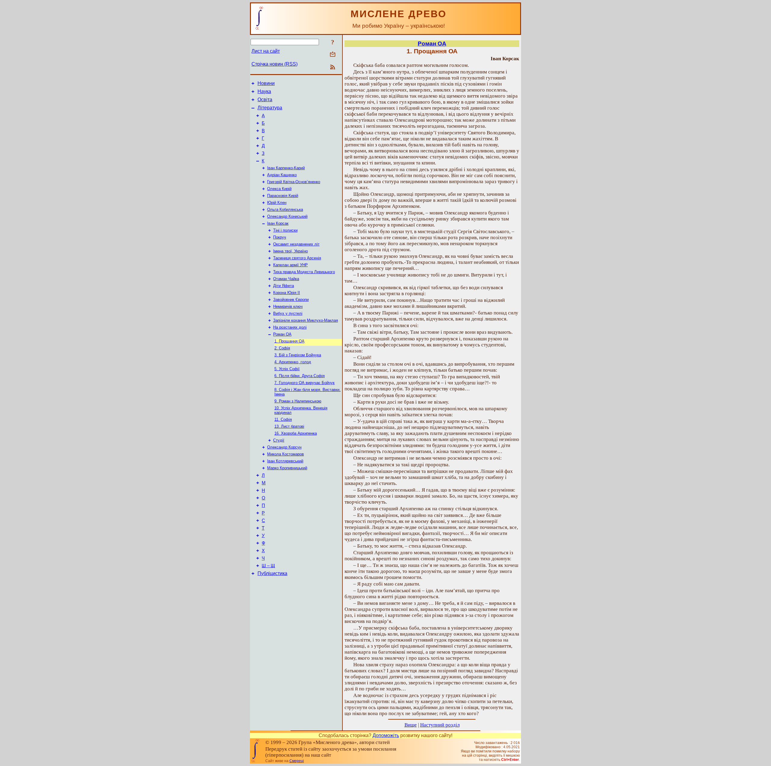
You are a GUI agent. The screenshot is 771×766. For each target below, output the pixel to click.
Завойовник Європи (291, 299)
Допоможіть (386, 735)
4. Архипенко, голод (292, 362)
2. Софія (282, 348)
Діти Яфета (283, 285)
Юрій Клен (276, 202)
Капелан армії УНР (290, 265)
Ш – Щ (268, 565)
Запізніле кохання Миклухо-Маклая (305, 320)
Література (270, 107)
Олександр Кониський (287, 216)
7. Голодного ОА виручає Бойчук (304, 382)
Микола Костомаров (285, 454)
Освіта (265, 99)
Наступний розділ (440, 725)
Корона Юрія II (286, 292)
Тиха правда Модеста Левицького (304, 272)
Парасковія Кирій (282, 195)
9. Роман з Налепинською (297, 401)
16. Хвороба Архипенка (295, 433)
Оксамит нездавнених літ (296, 244)
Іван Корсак (278, 223)
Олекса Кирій (279, 188)
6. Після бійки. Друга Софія (299, 376)
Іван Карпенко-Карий (286, 168)
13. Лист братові (289, 426)
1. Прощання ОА (289, 341)
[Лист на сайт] (333, 54)
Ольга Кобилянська (285, 209)
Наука (264, 91)
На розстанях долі (290, 327)
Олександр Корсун (284, 447)
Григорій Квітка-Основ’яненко (293, 182)
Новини (266, 83)
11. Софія (283, 419)
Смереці (296, 761)
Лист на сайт (265, 51)
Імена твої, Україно (290, 251)
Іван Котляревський (285, 461)
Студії (278, 440)
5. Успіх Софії (287, 369)
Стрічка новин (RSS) (274, 64)
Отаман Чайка (286, 279)
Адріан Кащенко (282, 175)
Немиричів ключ (288, 306)
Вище (410, 725)
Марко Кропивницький (287, 468)
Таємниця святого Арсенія (297, 258)
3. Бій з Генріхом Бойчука (297, 355)
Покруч (279, 237)
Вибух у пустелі (287, 313)
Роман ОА (282, 334)
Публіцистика (272, 573)
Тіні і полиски (285, 230)
